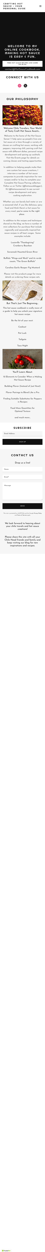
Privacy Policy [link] (38, 513)
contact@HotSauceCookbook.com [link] (22, 69)
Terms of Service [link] (22, 515)
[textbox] (22, 433)
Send (22, 506)
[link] (16, 9)
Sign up (22, 442)
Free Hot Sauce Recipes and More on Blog (22, 63)
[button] (40, 6)
